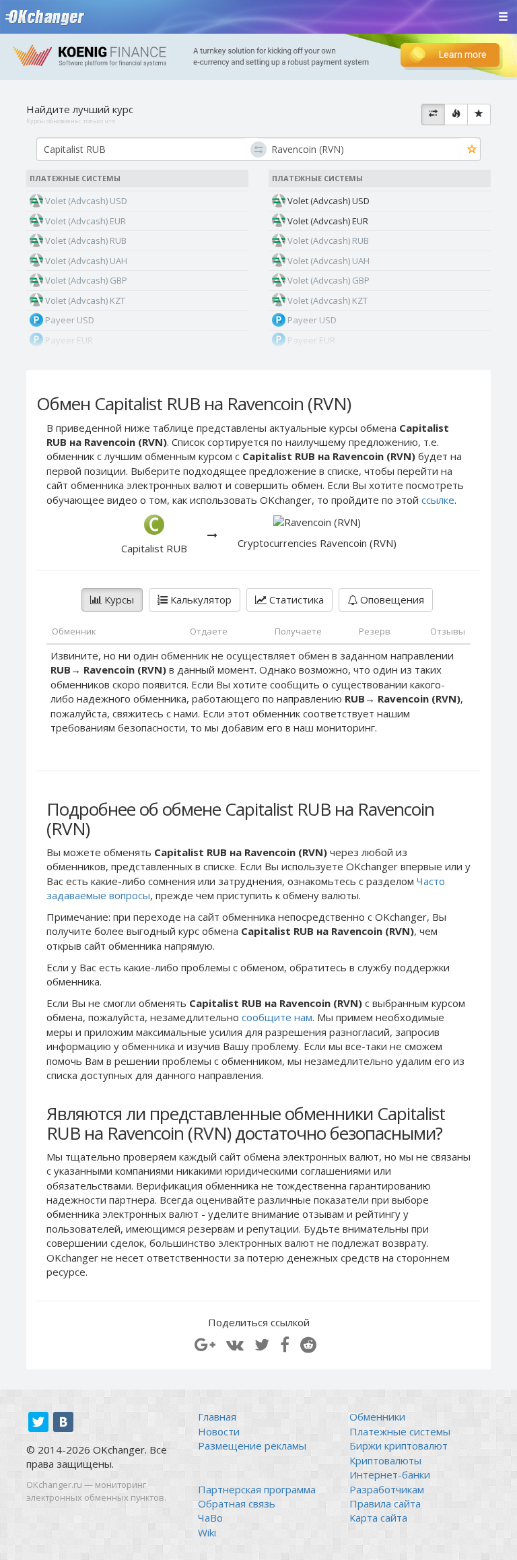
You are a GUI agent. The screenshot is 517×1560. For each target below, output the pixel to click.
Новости (219, 1431)
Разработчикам (386, 1489)
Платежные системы (399, 1431)
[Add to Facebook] (284, 1344)
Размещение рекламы (252, 1445)
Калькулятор (200, 599)
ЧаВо (210, 1517)
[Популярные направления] (456, 114)
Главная (217, 1416)
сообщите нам (277, 1017)
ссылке (437, 500)
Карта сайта (378, 1517)
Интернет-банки (389, 1474)
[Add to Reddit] (308, 1344)
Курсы (118, 599)
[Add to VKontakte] (235, 1344)
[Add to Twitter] (261, 1344)
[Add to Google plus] (205, 1344)
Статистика (295, 599)
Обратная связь (236, 1503)
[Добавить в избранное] (472, 150)
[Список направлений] (433, 114)
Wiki (207, 1532)
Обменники (377, 1416)
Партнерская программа (257, 1489)
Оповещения (390, 599)
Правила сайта (385, 1503)
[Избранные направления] (479, 114)
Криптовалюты (385, 1460)
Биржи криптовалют (398, 1445)
